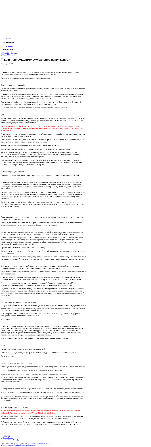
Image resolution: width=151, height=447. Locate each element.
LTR (9, 436)
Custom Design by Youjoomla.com (40, 443)
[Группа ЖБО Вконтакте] (9, 53)
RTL (5, 436)
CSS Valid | (4, 440)
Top (18, 440)
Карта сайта (9, 46)
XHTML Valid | (12, 440)
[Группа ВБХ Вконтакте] (9, 55)
